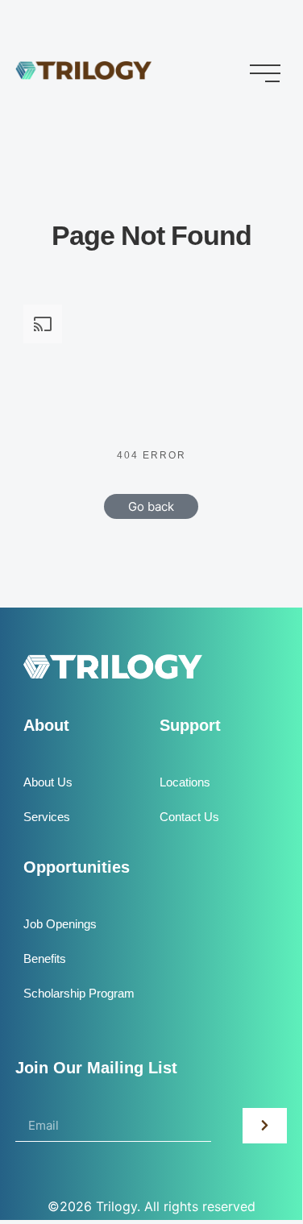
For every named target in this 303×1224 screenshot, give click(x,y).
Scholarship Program (79, 993)
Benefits (44, 958)
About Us (48, 782)
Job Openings (60, 924)
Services (46, 817)
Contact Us (189, 817)
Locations (185, 782)
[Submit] (265, 1125)
